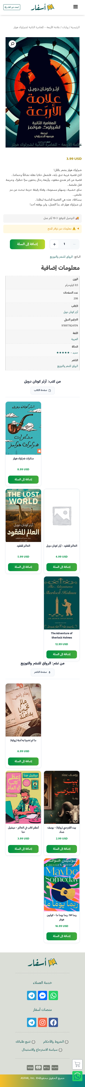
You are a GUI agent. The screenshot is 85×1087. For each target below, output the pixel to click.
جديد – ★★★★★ (67, 353)
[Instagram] (42, 1022)
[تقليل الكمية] (74, 244)
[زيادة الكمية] (54, 244)
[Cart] (77, 1064)
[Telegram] (31, 995)
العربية (74, 339)
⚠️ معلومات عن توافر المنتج (62, 228)
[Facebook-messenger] (42, 995)
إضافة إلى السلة (27, 244)
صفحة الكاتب (40, 390)
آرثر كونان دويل (71, 312)
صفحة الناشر (40, 672)
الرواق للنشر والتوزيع (61, 257)
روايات (65, 27)
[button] (12, 44)
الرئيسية (75, 27)
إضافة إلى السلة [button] (23, 479)
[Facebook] (53, 1022)
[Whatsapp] (53, 995)
